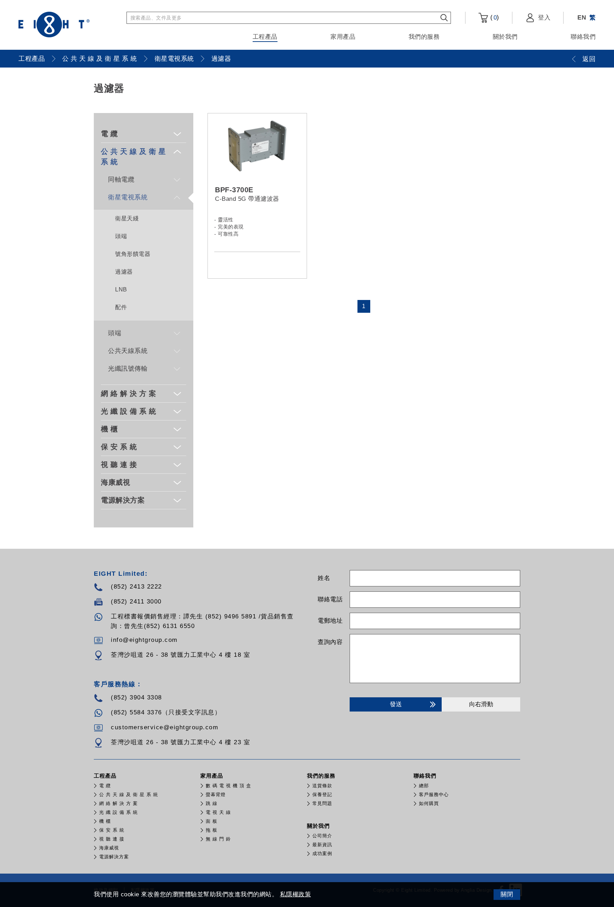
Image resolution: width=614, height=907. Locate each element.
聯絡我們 (583, 36)
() (494, 17)
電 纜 (109, 134)
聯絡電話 (330, 599)
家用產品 (342, 36)
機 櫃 (109, 429)
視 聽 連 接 (119, 464)
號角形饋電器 (132, 254)
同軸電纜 (121, 179)
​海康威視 (115, 482)
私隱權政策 (295, 894)
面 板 (211, 821)
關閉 (507, 894)
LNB (121, 289)
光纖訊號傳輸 (127, 368)
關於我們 (505, 36)
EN (581, 17)
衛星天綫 (127, 218)
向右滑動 (481, 704)
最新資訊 (322, 844)
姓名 (324, 578)
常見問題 (322, 803)
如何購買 (429, 803)
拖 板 (211, 830)
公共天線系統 (127, 350)
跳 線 (211, 803)
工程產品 (265, 36)
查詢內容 (330, 642)
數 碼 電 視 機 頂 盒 (228, 785)
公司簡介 (322, 835)
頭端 (121, 236)
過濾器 (221, 58)
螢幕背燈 (216, 794)
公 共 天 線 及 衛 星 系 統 (99, 58)
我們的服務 (424, 36)
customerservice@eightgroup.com (164, 727)
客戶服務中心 (434, 794)
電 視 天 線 (218, 812)
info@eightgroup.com (144, 640)
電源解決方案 (123, 500)
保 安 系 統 (119, 447)
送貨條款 (322, 785)
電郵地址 (330, 620)
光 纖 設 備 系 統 (128, 411)
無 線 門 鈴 (218, 839)
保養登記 (322, 794)
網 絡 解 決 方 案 (128, 393)
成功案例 (322, 853)
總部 (424, 785)
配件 (121, 307)
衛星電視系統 (174, 58)
